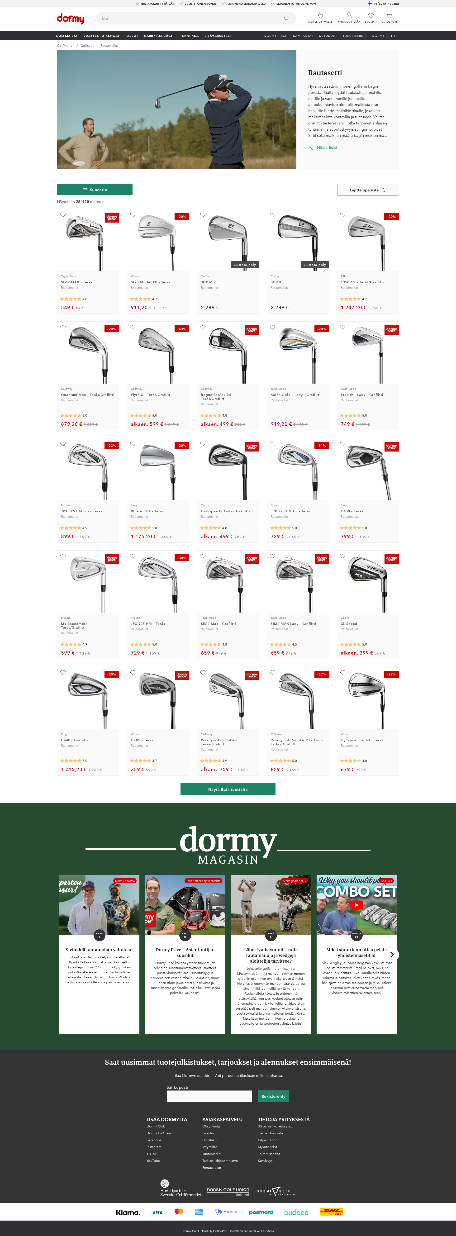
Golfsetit (87, 45)
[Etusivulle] (70, 19)
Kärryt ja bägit (159, 35)
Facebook (154, 1139)
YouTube (153, 1160)
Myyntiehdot (267, 1146)
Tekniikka (189, 35)
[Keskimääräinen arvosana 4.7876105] (210, 416)
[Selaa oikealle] (392, 955)
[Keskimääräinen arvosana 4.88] (70, 644)
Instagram (154, 1146)
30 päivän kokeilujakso (275, 1126)
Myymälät (209, 1146)
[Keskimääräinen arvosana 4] (350, 761)
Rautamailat (109, 45)
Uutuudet (328, 35)
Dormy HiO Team (160, 1133)
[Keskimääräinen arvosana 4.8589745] (210, 761)
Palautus (208, 1133)
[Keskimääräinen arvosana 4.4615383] (280, 644)
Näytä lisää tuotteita (228, 789)
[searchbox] (185, 18)
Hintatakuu (210, 1139)
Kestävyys (265, 1160)
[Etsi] (287, 18)
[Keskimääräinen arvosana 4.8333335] (210, 528)
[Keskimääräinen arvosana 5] (70, 416)
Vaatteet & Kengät (102, 35)
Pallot (131, 35)
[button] (349, 16)
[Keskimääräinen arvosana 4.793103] (210, 644)
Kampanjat (303, 35)
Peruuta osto (211, 1167)
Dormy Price (275, 35)
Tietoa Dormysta (270, 1133)
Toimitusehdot (269, 1153)
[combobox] (195, 18)
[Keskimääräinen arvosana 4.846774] (70, 299)
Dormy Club (156, 1126)
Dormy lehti (383, 35)
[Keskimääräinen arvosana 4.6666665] (140, 299)
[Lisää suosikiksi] (63, 215)
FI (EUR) (386, 3)
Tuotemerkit (354, 35)
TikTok (152, 1153)
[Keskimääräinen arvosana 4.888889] (70, 528)
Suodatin (98, 189)
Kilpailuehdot (268, 1139)
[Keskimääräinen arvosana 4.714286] (350, 299)
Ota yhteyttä (211, 1126)
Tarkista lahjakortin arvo (220, 1160)
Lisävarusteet (218, 35)
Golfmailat (67, 35)
